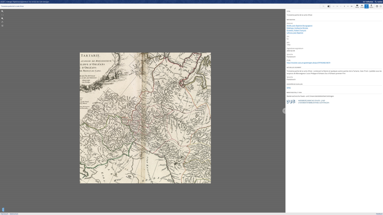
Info (366, 7)
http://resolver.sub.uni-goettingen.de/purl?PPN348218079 (308, 63)
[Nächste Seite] (344, 6)
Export (371, 7)
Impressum (4, 214)
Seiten (357, 7)
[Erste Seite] (333, 6)
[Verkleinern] (2, 18)
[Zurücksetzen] (2, 15)
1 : (323, 6)
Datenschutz (14, 214)
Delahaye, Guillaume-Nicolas (297, 28)
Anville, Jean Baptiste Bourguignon (299, 26)
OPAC (289, 88)
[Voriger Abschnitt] (337, 6)
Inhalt (362, 7)
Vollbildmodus (380, 6)
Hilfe (377, 6)
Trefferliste (368, 2)
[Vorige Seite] (341, 6)
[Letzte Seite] (351, 6)
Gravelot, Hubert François (296, 30)
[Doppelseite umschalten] (329, 6)
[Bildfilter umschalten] (2, 25)
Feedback (379, 214)
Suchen (378, 2)
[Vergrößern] (2, 11)
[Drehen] (2, 22)
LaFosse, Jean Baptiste (295, 33)
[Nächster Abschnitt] (348, 6)
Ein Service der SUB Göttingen (39, 2)
